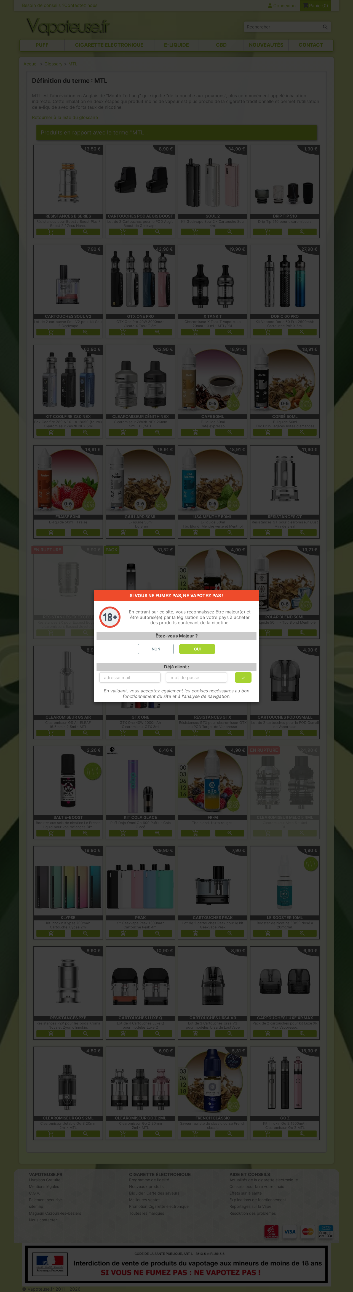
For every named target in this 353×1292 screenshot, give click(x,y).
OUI (197, 649)
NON (156, 649)
